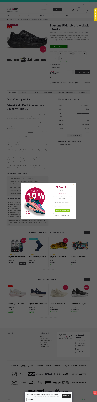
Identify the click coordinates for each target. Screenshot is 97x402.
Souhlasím (66, 395)
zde (58, 396)
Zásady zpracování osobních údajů (62, 215)
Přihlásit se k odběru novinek (62, 210)
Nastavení (30, 399)
